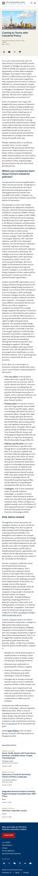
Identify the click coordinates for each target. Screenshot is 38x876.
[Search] (32, 3)
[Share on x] (9, 863)
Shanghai (26, 872)
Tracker (4, 814)
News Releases (7, 845)
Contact (4, 848)
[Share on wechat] (15, 863)
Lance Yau (5, 782)
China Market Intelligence (9, 780)
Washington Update (7, 761)
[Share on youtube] (30, 863)
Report (4, 799)
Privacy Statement (8, 851)
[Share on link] (15, 52)
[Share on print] (20, 52)
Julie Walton (13, 731)
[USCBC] (13, 3)
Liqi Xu (11, 782)
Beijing (17, 872)
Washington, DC (6, 872)
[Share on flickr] (25, 863)
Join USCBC (6, 842)
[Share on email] (9, 52)
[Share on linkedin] (4, 52)
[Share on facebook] (20, 863)
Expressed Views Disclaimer (11, 853)
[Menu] (35, 3)
